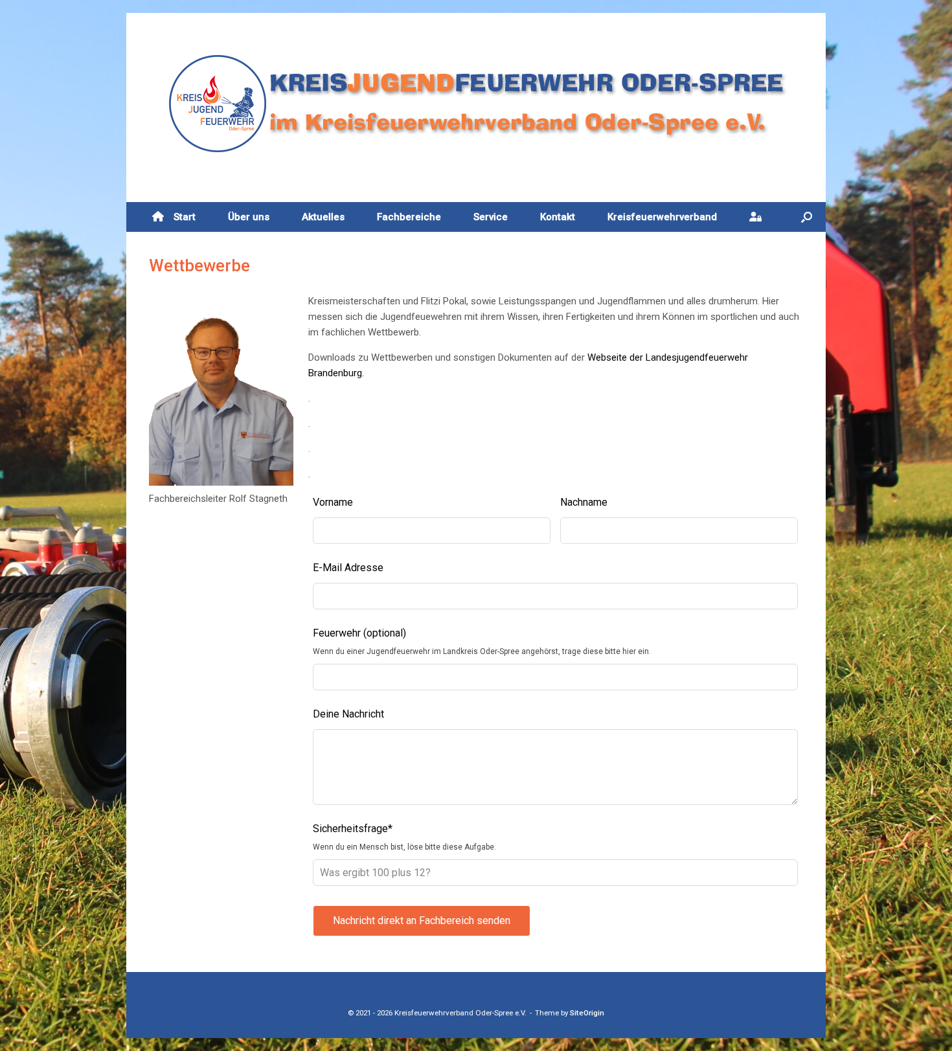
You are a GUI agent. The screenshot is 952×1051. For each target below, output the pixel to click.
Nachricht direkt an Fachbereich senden (421, 920)
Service (490, 217)
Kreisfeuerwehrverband (662, 217)
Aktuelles (323, 217)
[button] (807, 217)
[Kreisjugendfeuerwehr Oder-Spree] (476, 103)
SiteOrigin (587, 1012)
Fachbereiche (409, 217)
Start (185, 217)
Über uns (248, 217)
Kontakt (557, 217)
